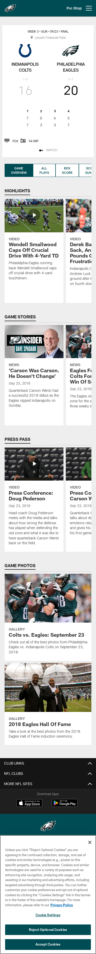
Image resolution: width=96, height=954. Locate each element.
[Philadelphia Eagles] (48, 827)
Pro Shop (74, 8)
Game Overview (19, 170)
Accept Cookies (48, 944)
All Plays (44, 170)
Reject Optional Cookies (48, 930)
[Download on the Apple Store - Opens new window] (29, 803)
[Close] (89, 842)
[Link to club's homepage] (10, 6)
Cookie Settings (48, 915)
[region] (48, 894)
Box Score (67, 170)
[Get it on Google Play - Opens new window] (64, 805)
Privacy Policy (61, 905)
